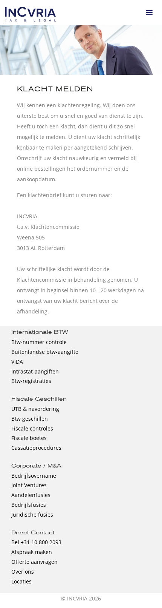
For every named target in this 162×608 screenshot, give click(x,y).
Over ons (22, 571)
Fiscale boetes (29, 437)
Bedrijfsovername (33, 475)
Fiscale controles (32, 428)
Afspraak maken (31, 552)
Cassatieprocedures (36, 447)
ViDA (17, 361)
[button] (149, 12)
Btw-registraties (31, 380)
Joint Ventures (29, 485)
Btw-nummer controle (39, 342)
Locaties (21, 581)
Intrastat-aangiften (35, 371)
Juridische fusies (32, 514)
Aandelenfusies (30, 494)
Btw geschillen (29, 418)
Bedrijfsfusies (28, 504)
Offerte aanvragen (34, 561)
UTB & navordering (35, 408)
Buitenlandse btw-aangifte (44, 351)
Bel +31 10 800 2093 (36, 542)
